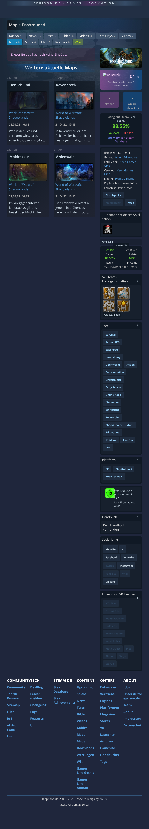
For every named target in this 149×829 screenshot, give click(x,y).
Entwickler (108, 687)
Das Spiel (15, 36)
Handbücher (109, 755)
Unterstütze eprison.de (132, 696)
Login (11, 736)
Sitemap (13, 705)
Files (45, 42)
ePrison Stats (13, 727)
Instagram (126, 565)
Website (111, 549)
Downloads (85, 748)
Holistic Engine (124, 179)
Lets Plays (106, 36)
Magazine (107, 714)
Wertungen (85, 755)
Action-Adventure (125, 157)
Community (16, 687)
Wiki (78, 42)
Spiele (81, 694)
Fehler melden (36, 696)
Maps (14, 42)
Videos (86, 36)
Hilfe (10, 712)
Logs (33, 712)
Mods (30, 42)
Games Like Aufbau (82, 783)
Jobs (126, 687)
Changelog (38, 705)
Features (37, 718)
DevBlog (36, 687)
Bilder (67, 36)
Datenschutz (133, 725)
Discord (110, 581)
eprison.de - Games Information (74, 3)
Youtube (129, 557)
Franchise (107, 748)
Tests (51, 36)
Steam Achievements (64, 700)
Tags (103, 761)
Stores (105, 721)
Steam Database (61, 689)
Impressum (132, 718)
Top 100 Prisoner (13, 696)
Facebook (112, 557)
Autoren (106, 741)
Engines (106, 701)
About (128, 712)
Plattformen (109, 707)
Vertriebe (107, 694)
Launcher (107, 734)
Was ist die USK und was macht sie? (123, 494)
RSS (9, 718)
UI (32, 725)
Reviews (62, 42)
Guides (126, 36)
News (35, 36)
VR (102, 728)
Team (127, 705)
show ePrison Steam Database (121, 139)
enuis (103, 799)
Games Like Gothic (85, 770)
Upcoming (85, 687)
